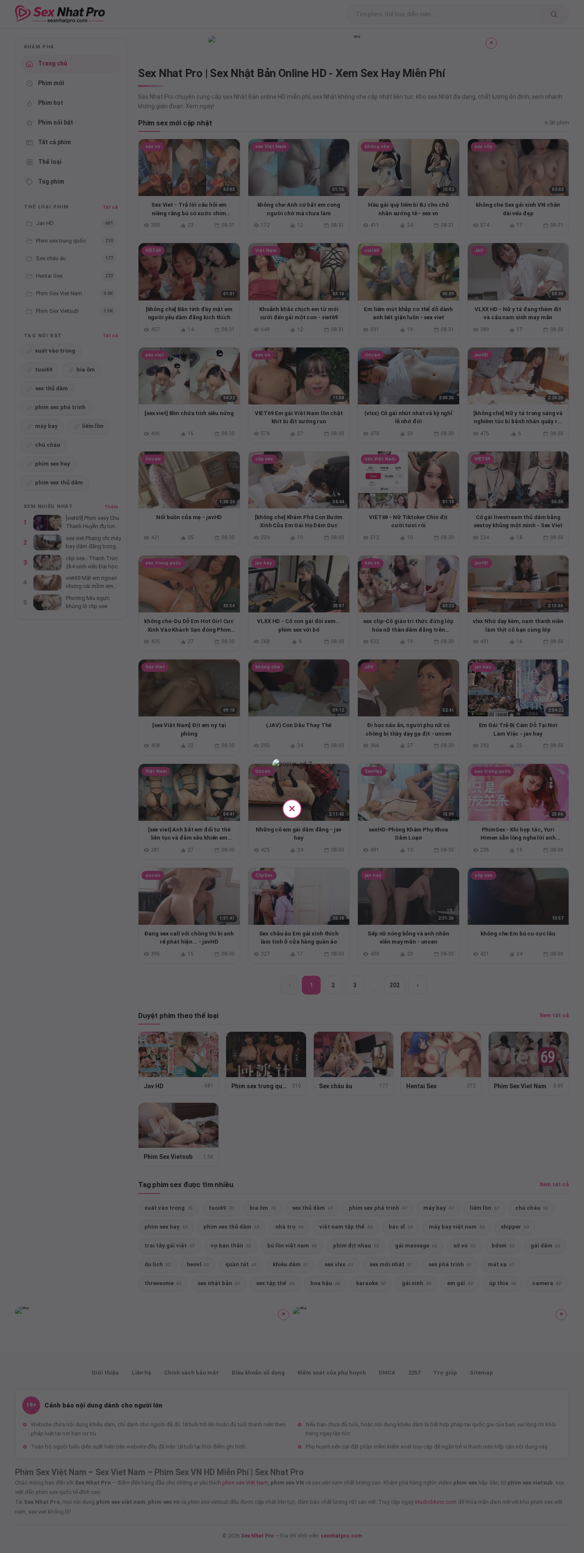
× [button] (292, 808)
